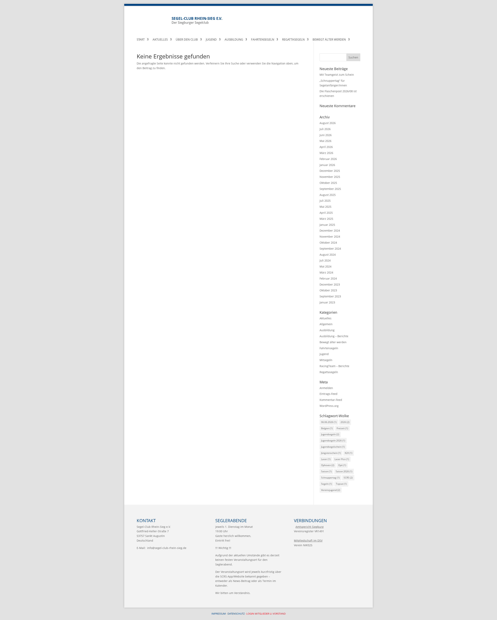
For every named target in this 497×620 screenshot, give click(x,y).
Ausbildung (234, 39)
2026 (345, 422)
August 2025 (328, 195)
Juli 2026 (325, 129)
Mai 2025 (325, 206)
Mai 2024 (325, 266)
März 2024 (326, 272)
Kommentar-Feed (331, 400)
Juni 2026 (326, 135)
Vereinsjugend (330, 490)
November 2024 (330, 236)
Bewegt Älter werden (329, 39)
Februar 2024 (328, 278)
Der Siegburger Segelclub (197, 20)
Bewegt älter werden (333, 342)
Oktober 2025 (328, 183)
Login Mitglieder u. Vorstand (266, 613)
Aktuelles (160, 39)
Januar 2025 (327, 225)
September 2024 (330, 248)
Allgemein (326, 324)
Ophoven (327, 465)
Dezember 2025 (330, 171)
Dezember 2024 (330, 230)
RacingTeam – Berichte (334, 366)
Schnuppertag (330, 477)
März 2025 (326, 219)
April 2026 (326, 147)
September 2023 (330, 296)
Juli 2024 (325, 260)
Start (141, 39)
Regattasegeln (293, 39)
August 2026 (328, 123)
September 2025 (330, 189)
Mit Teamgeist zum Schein (337, 74)
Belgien (327, 428)
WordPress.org (329, 406)
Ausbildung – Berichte (334, 336)
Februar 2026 (328, 159)
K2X (348, 453)
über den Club (187, 39)
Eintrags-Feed (328, 394)
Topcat (341, 483)
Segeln (326, 483)
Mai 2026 (325, 141)
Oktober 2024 (328, 242)
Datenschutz (236, 613)
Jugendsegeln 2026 (333, 440)
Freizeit (342, 428)
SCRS (348, 477)
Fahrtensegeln (262, 39)
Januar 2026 (327, 165)
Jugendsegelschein (333, 446)
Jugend (211, 39)
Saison (326, 471)
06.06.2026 (329, 422)
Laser (326, 459)
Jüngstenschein (331, 453)
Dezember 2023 (330, 284)
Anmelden (326, 388)
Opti (342, 465)
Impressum (218, 613)
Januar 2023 (327, 302)
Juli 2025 (325, 200)
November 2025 (330, 177)
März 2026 (326, 153)
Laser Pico (342, 459)
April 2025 (326, 212)
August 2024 (328, 254)
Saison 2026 (344, 471)
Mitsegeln (326, 360)
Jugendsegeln (330, 434)
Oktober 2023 (328, 290)
